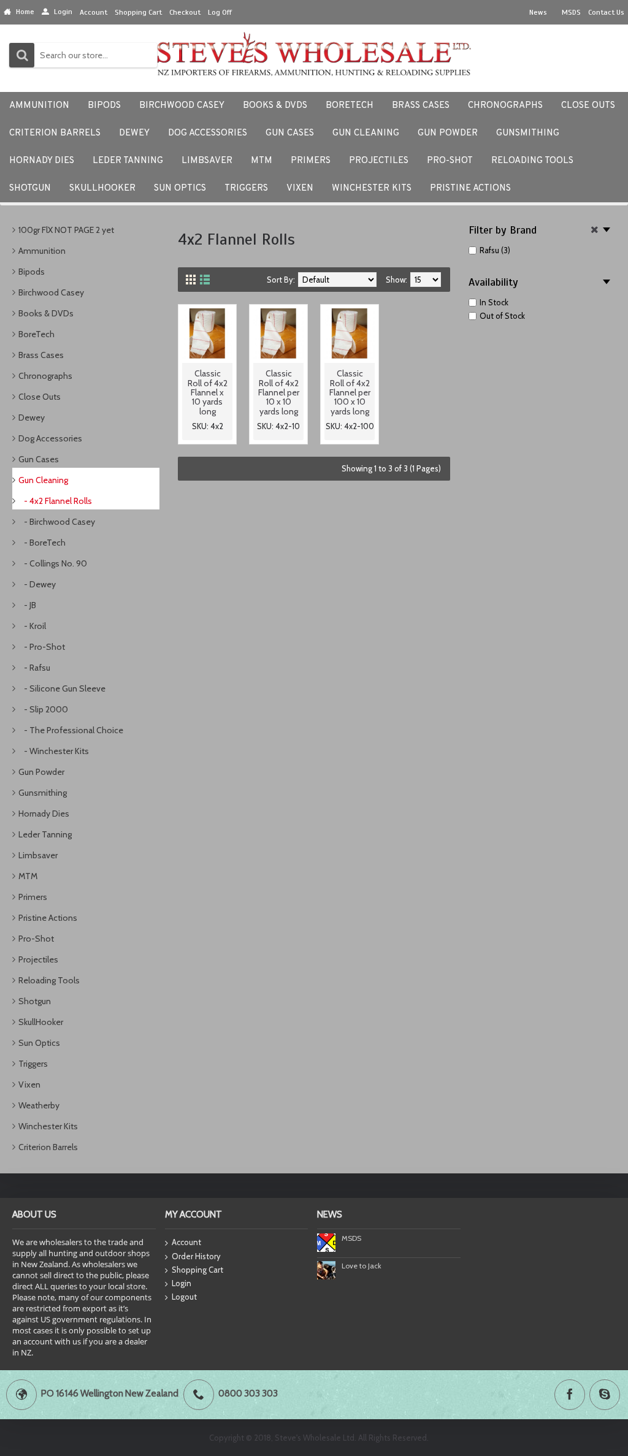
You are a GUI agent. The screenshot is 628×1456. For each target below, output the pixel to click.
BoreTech (36, 334)
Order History (196, 1256)
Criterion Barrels (48, 1147)
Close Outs (39, 396)
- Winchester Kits (53, 751)
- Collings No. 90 (52, 563)
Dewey (31, 417)
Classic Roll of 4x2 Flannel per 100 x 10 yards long (349, 392)
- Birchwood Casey (56, 521)
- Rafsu (34, 667)
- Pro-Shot (41, 646)
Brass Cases (41, 354)
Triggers (33, 1063)
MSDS (351, 1238)
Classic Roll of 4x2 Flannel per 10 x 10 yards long (278, 392)
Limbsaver (38, 855)
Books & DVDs (46, 313)
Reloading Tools (49, 980)
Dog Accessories (50, 438)
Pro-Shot (36, 938)
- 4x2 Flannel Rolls (55, 500)
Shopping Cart (197, 1270)
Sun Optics (39, 1042)
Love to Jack (361, 1265)
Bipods (31, 271)
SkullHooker (40, 1021)
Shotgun (34, 1001)
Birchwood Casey (51, 292)
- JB (27, 605)
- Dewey (37, 584)
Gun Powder (41, 771)
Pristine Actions (47, 917)
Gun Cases (38, 459)
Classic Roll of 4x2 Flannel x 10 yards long (208, 392)
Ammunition (42, 250)
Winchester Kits (48, 1126)
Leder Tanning (45, 834)
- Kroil (32, 625)
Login (181, 1283)
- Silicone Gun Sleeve (61, 688)
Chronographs (45, 375)
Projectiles (38, 959)
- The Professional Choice (70, 730)
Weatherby (38, 1105)
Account (186, 1242)
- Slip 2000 (43, 709)
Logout (184, 1297)
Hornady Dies (43, 813)
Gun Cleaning (43, 480)
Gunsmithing (42, 792)
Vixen (29, 1084)
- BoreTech (42, 542)
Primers (32, 896)
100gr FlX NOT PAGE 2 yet (66, 229)
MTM (27, 876)
